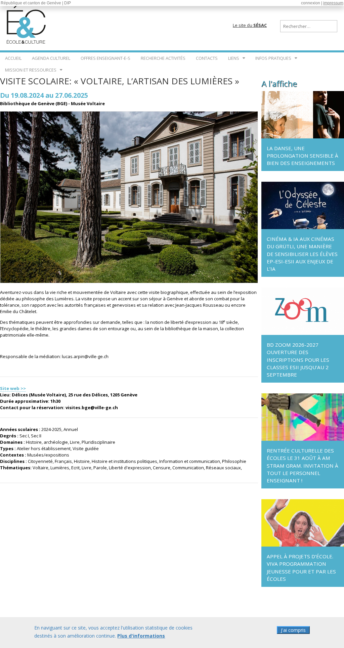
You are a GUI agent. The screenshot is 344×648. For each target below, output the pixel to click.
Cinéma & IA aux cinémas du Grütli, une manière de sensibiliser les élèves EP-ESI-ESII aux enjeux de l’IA (302, 253)
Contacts (207, 58)
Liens (233, 58)
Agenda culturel (51, 58)
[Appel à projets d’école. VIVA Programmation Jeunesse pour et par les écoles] (302, 545)
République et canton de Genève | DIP (36, 3)
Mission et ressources (30, 70)
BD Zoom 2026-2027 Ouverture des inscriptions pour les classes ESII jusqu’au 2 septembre (298, 359)
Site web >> (13, 388)
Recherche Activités (163, 58)
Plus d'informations (141, 636)
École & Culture (27, 23)
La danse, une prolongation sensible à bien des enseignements (302, 155)
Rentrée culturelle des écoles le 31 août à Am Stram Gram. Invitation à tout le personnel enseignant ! (302, 465)
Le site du (250, 25)
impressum (333, 3)
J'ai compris (293, 630)
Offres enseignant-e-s (105, 58)
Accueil (13, 58)
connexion (310, 3)
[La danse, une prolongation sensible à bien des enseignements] (302, 137)
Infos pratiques (273, 58)
